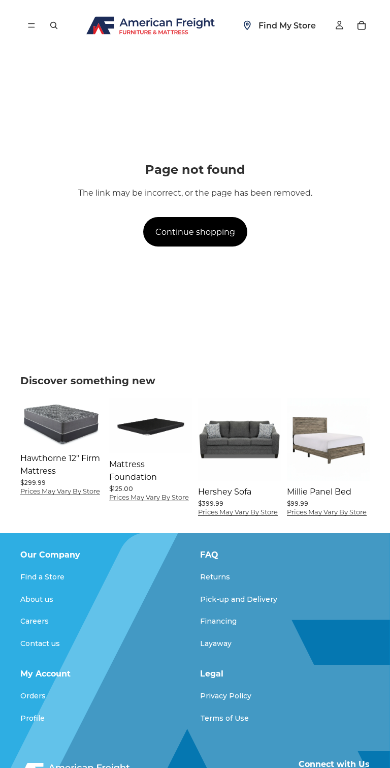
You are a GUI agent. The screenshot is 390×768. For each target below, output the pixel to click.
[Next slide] (181, 426)
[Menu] (31, 25)
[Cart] (361, 25)
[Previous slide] (120, 426)
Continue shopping (195, 231)
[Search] (54, 25)
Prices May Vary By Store (60, 490)
